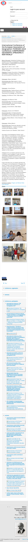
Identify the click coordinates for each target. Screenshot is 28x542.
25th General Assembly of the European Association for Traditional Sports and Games (15, 364)
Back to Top (25, 539)
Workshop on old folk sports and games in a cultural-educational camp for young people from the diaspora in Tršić (16, 464)
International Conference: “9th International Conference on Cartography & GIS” (14, 304)
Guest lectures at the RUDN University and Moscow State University (15, 426)
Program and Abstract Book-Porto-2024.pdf (13, 183)
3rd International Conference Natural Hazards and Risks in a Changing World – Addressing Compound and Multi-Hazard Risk (16, 315)
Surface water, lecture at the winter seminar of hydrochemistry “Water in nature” (15, 494)
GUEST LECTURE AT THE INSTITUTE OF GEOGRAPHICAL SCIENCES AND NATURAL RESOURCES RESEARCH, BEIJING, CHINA (15, 434)
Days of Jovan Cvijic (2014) (13, 488)
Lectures (7, 415)
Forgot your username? (17, 25)
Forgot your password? (17, 23)
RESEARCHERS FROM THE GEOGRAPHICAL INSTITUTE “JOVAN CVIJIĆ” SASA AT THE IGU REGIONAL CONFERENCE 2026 (15, 375)
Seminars (7, 294)
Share (4, 278)
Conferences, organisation (11, 288)
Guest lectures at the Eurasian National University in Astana (16, 418)
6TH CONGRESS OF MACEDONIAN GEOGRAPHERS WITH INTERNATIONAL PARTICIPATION (15, 402)
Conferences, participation (11, 301)
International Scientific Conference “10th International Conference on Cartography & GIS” (15, 354)
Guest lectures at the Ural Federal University (14, 455)
